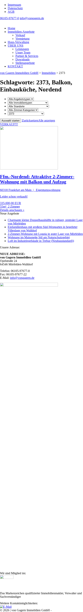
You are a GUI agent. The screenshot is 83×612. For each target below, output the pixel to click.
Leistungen (22, 49)
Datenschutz (15, 8)
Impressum (14, 4)
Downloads (22, 59)
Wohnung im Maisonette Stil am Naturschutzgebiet (39, 237)
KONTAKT (15, 66)
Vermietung (22, 38)
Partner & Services (26, 56)
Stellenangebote (25, 63)
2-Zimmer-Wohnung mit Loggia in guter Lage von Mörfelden (45, 234)
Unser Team (22, 52)
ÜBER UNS (15, 45)
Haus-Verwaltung (18, 42)
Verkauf (20, 35)
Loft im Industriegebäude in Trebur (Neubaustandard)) (41, 240)
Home (11, 28)
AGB (11, 11)
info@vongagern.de (32, 18)
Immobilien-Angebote (21, 31)
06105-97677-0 (9, 18)
